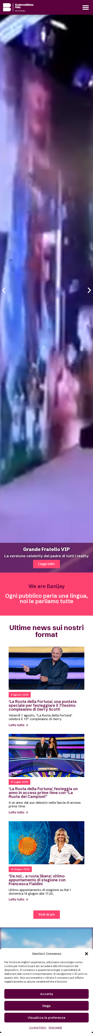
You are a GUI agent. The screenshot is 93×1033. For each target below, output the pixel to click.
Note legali (55, 1027)
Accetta (46, 994)
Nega (46, 1006)
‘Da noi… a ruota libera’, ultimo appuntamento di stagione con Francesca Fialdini (37, 880)
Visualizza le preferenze (46, 1018)
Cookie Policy (37, 1027)
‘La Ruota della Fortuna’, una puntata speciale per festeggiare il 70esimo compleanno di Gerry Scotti (43, 705)
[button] (86, 954)
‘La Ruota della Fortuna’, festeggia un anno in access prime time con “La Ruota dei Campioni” (43, 792)
